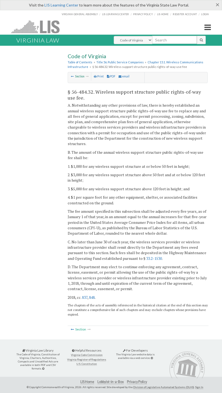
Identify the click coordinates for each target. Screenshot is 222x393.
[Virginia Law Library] (43, 368)
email (125, 76)
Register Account (185, 14)
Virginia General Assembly (80, 14)
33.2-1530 (154, 258)
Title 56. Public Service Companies (120, 62)
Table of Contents (80, 62)
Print (100, 76)
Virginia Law (37, 40)
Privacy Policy (143, 14)
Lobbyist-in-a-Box (110, 382)
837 (84, 297)
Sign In (199, 387)
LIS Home (87, 382)
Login (205, 14)
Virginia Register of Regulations (86, 359)
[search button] (201, 40)
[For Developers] (152, 357)
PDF (112, 76)
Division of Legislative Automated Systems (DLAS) (163, 387)
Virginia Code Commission (87, 354)
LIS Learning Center (61, 5)
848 (92, 297)
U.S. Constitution (86, 363)
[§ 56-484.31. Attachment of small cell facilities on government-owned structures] (72, 76)
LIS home (163, 14)
